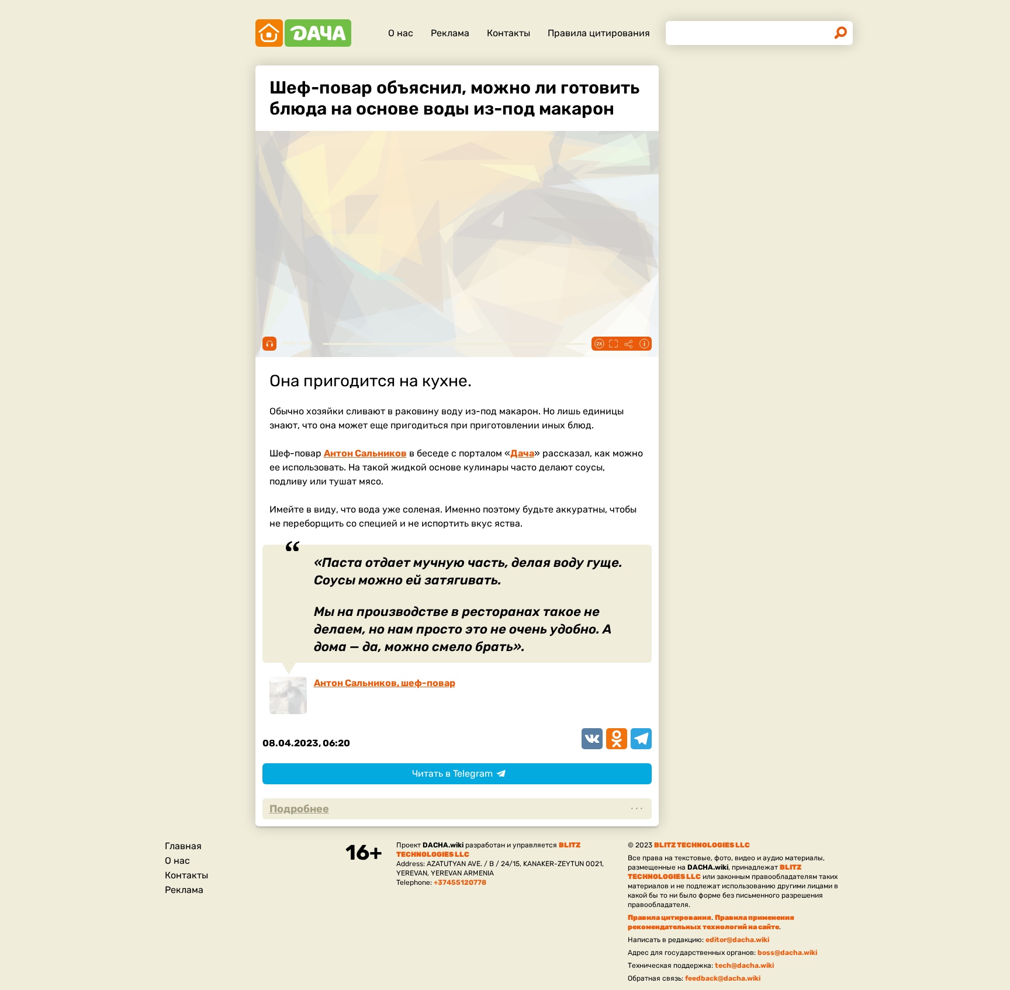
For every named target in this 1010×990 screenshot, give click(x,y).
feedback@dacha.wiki (722, 978)
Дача (522, 453)
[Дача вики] (303, 33)
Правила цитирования (599, 33)
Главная (183, 845)
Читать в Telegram (452, 773)
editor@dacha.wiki (737, 940)
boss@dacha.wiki (787, 953)
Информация (644, 344)
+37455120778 (460, 882)
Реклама (450, 33)
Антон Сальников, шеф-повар (384, 682)
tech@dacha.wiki (744, 965)
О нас (400, 33)
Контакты (508, 33)
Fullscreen (613, 344)
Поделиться (629, 344)
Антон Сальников (365, 453)
